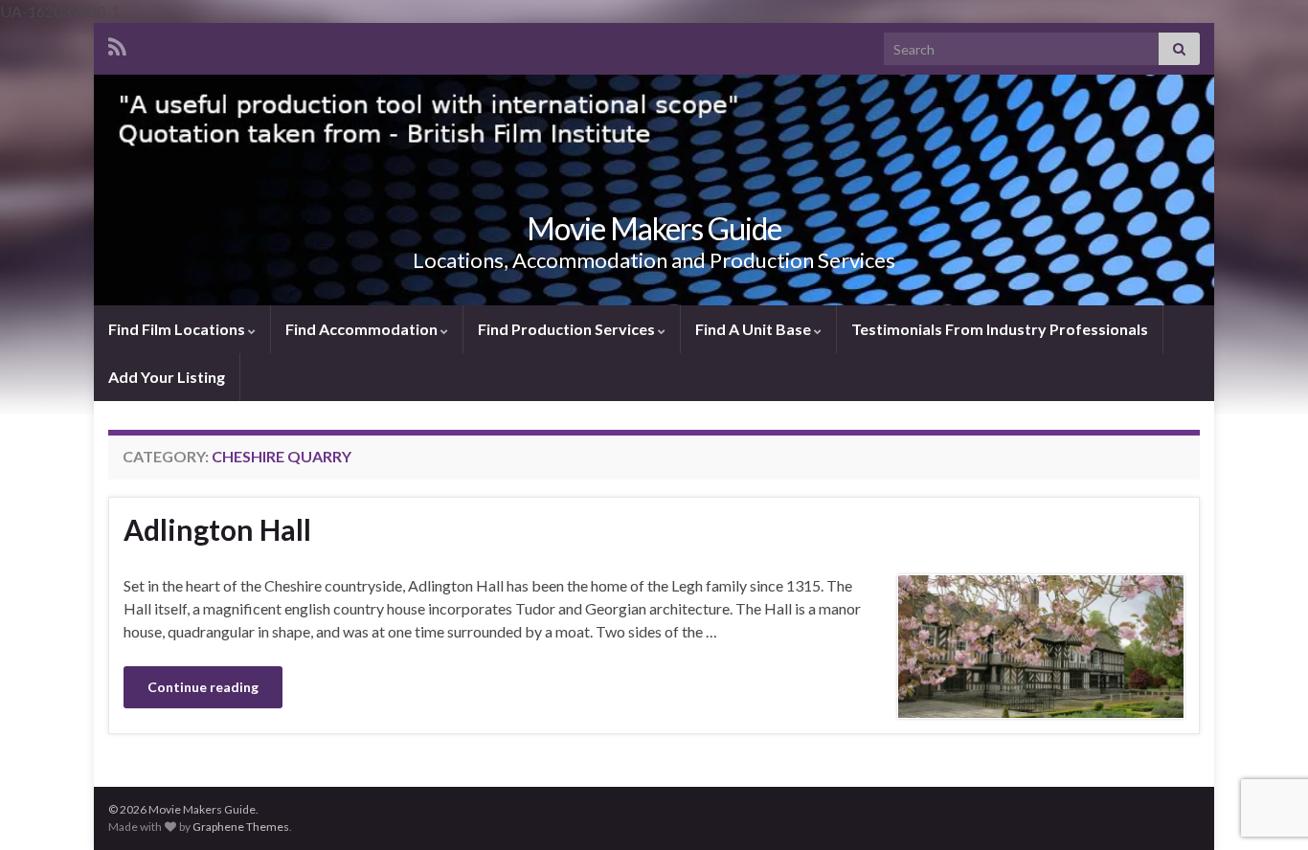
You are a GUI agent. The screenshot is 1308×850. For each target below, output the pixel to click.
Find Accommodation (362, 329)
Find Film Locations (178, 329)
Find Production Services (568, 329)
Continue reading (203, 687)
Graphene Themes (240, 826)
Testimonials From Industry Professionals (999, 329)
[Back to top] (1265, 736)
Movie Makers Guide (654, 228)
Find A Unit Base (754, 329)
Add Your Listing (166, 377)
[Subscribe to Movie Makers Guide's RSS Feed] (117, 43)
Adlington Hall (217, 529)
